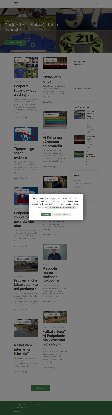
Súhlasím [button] (46, 214)
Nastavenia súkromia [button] (61, 214)
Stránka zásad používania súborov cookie (61, 207)
